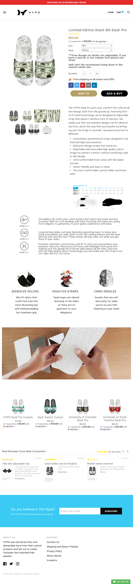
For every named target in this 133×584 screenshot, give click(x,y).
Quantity (72, 73)
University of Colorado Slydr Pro (82, 419)
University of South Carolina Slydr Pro (115, 419)
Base (71, 50)
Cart (119, 12)
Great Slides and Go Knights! (61, 463)
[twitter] (76, 85)
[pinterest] (82, 85)
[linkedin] (94, 85)
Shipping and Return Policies (62, 546)
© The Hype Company (12, 574)
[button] (99, 41)
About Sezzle (54, 555)
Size (70, 46)
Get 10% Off (121, 582)
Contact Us (53, 542)
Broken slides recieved (100, 463)
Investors (52, 560)
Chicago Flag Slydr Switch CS (92, 478)
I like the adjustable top (15, 463)
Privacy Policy (54, 551)
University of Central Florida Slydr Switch (49, 479)
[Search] (128, 12)
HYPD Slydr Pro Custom (18, 417)
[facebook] (71, 85)
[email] (88, 85)
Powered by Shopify (31, 574)
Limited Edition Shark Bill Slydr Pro (97, 30)
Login (111, 12)
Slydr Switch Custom (50, 417)
